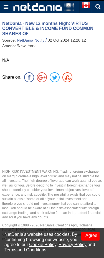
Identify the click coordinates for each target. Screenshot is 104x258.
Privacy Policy (73, 244)
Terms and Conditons (25, 249)
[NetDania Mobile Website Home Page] (43, 6)
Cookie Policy (42, 244)
